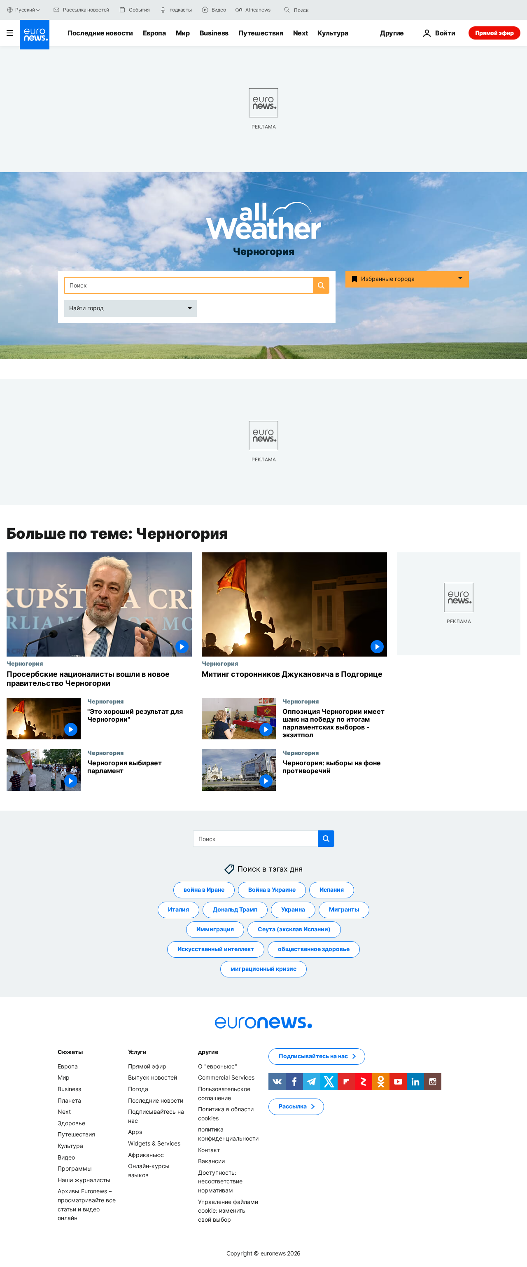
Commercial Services (226, 1077)
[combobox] (328, 9)
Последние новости (100, 33)
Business (214, 33)
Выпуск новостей (152, 1077)
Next (300, 33)
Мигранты (344, 909)
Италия (178, 909)
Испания (331, 889)
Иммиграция (215, 929)
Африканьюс (146, 1154)
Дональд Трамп (235, 909)
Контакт (209, 1149)
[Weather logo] (263, 223)
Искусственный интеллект (215, 948)
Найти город (86, 307)
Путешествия (260, 33)
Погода (138, 1088)
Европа (154, 33)
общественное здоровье (314, 948)
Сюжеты (70, 1051)
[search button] (287, 9)
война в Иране (204, 889)
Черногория (25, 663)
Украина (293, 909)
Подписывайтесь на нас (313, 1055)
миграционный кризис (263, 968)
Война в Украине (272, 889)
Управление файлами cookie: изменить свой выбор (228, 1210)
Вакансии (211, 1160)
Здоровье (71, 1123)
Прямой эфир (494, 32)
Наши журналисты (84, 1179)
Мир (183, 33)
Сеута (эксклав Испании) (294, 929)
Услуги (137, 1051)
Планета (69, 1099)
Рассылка (293, 1106)
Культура (332, 33)
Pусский (25, 10)
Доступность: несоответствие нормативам (220, 1181)
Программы (75, 1168)
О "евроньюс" (217, 1066)
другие (208, 1051)
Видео (66, 1156)
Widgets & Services (154, 1143)
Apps (135, 1131)
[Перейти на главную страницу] (34, 34)
